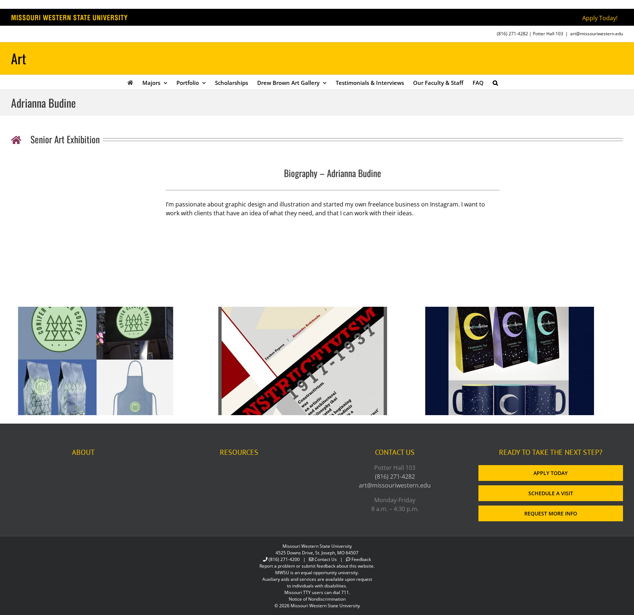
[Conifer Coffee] (95, 311)
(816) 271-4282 (512, 33)
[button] (495, 82)
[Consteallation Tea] (509, 311)
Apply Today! (599, 18)
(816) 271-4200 (284, 559)
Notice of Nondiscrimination (317, 599)
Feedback (361, 559)
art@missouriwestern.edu (596, 33)
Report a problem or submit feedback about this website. (317, 566)
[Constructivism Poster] (302, 311)
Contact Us (325, 559)
